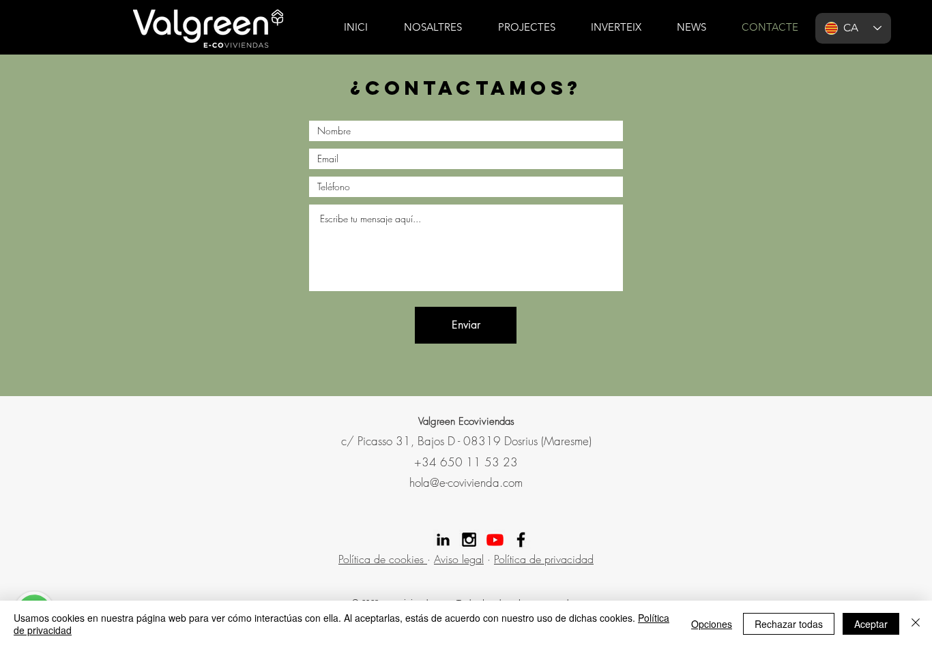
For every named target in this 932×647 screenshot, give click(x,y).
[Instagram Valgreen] (469, 540)
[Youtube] (495, 540)
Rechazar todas (789, 624)
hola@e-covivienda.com (466, 482)
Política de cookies (382, 559)
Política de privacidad (544, 559)
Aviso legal (459, 559)
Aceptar (871, 624)
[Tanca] (915, 624)
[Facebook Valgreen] (521, 540)
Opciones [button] (711, 624)
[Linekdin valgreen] (443, 540)
